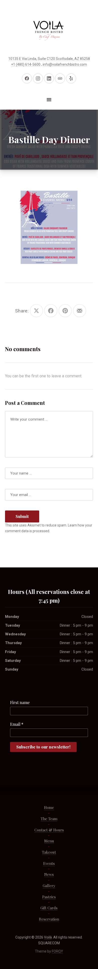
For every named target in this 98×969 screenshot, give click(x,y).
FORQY (57, 951)
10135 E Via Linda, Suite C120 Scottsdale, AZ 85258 (49, 59)
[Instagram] (38, 78)
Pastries (49, 896)
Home (49, 807)
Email (16, 724)
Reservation (49, 919)
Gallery (49, 885)
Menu (49, 840)
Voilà (48, 937)
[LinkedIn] (49, 78)
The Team (49, 818)
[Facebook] (27, 78)
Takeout (49, 852)
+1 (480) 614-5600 (25, 64)
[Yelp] (71, 78)
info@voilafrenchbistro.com (65, 64)
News (49, 874)
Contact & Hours (49, 829)
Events (49, 863)
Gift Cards (49, 907)
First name (20, 702)
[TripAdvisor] (60, 78)
